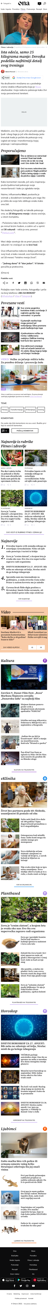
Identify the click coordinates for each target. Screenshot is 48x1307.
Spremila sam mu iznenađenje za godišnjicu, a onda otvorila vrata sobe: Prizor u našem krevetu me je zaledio (23, 580)
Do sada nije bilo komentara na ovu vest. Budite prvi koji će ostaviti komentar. (23, 424)
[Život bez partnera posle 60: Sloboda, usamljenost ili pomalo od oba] (24, 795)
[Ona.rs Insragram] (27, 1286)
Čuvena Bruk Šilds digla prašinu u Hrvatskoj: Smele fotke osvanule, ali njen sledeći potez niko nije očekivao (22, 590)
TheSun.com (8, 232)
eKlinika (8, 778)
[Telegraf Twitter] (21, 1286)
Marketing (17, 1294)
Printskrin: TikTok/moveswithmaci (11, 43)
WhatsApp (7, 296)
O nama (9, 1294)
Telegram (26, 296)
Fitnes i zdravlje (7, 47)
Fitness (4, 410)
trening (41, 410)
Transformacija (16, 410)
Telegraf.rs (7, 3)
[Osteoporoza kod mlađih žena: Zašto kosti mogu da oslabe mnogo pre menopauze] (10, 841)
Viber (17, 296)
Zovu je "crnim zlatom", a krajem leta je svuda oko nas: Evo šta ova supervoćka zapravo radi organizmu (23, 559)
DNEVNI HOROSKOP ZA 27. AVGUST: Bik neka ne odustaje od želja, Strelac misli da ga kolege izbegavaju (24, 569)
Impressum (25, 1294)
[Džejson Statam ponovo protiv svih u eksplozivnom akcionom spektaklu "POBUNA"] (10, 710)
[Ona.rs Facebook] (14, 1286)
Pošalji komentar (25, 431)
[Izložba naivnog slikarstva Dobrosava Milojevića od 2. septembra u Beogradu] (10, 726)
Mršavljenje (30, 410)
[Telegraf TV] (33, 1286)
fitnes (38, 86)
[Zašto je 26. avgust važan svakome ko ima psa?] (10, 1229)
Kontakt (30, 1298)
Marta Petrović (10, 72)
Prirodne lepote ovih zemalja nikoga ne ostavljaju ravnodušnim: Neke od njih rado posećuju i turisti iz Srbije (23, 549)
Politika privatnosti (21, 1298)
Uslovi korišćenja (36, 396)
